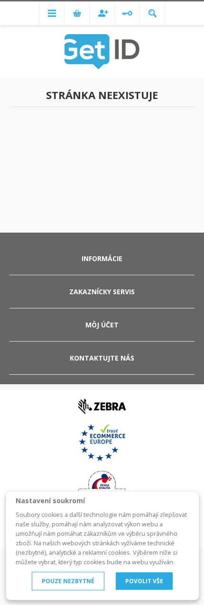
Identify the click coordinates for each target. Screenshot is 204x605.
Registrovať (102, 13)
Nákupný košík (77, 13)
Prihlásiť (127, 13)
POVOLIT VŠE (144, 581)
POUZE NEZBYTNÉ (68, 581)
